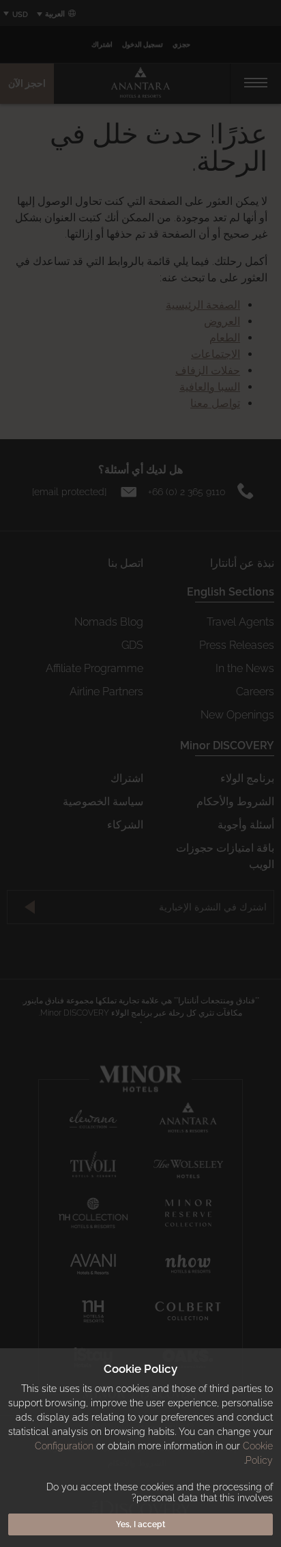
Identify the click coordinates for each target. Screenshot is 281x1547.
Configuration (64, 1445)
